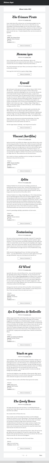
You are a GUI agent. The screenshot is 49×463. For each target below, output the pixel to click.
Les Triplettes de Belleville (24, 311)
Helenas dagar (9, 2)
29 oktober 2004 (27, 86)
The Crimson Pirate (24, 17)
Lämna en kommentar (25, 45)
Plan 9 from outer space (22, 276)
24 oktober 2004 (27, 314)
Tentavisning (24, 232)
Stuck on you (24, 353)
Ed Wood (24, 267)
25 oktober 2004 (27, 270)
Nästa (40, 455)
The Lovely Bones (24, 401)
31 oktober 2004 (27, 20)
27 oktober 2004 (27, 139)
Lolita (24, 179)
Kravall (24, 83)
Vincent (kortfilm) (24, 136)
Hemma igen (25, 54)
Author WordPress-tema (21, 461)
